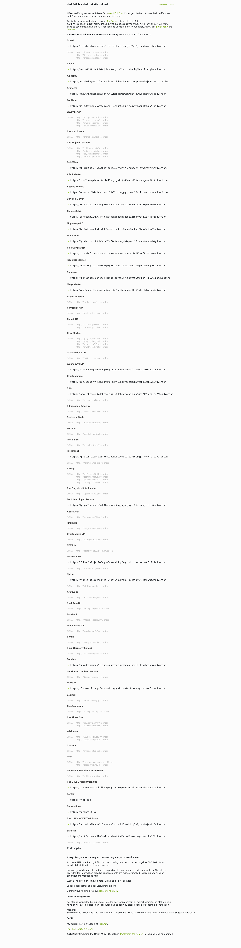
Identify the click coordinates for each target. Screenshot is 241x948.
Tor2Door (72, 100)
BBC (69, 388)
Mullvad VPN (74, 556)
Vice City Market (76, 247)
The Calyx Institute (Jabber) (82, 488)
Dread (70, 40)
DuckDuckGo (74, 603)
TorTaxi (71, 794)
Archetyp (72, 88)
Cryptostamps (75, 376)
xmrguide (72, 522)
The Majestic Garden (78, 142)
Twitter (171, 4)
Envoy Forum (74, 111)
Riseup (70, 468)
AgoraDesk (73, 511)
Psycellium (73, 235)
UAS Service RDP (76, 352)
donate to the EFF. (108, 890)
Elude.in (71, 682)
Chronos (71, 745)
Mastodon (163, 4)
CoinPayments (75, 706)
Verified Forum (75, 307)
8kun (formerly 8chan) (79, 648)
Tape (69, 756)
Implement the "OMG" (131, 934)
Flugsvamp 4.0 (75, 223)
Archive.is (72, 591)
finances (71, 29)
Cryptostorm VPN (76, 534)
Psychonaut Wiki (76, 625)
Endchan (71, 659)
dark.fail (71, 830)
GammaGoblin (74, 211)
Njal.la (70, 574)
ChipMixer (72, 162)
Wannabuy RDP (75, 363)
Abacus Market (75, 186)
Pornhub (71, 428)
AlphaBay (72, 75)
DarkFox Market (75, 198)
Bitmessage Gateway (78, 406)
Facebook (72, 614)
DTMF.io (71, 545)
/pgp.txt (103, 923)
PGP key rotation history (80, 928)
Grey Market (74, 333)
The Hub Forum (75, 131)
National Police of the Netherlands (85, 770)
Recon (70, 63)
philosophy (162, 26)
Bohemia (72, 272)
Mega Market (74, 284)
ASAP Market (74, 174)
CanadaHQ (73, 319)
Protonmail (73, 450)
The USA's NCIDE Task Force (82, 818)
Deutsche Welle (75, 417)
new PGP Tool (115, 13)
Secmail (71, 694)
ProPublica (73, 439)
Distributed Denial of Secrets (82, 671)
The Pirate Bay (75, 717)
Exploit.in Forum (76, 296)
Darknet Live (74, 806)
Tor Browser (113, 21)
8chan (70, 636)
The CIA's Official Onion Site (82, 781)
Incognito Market (76, 259)
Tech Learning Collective (80, 499)
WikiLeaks (72, 731)
